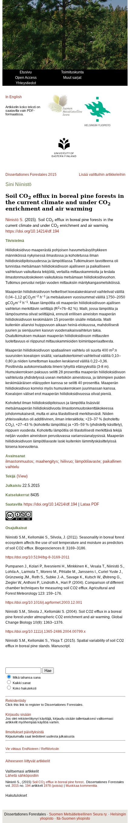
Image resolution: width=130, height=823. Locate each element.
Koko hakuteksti (24, 688)
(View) (22, 476)
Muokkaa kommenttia (81, 785)
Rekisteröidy (15, 701)
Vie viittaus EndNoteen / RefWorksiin (32, 749)
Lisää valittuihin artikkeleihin (102, 174)
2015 (52, 174)
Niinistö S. (14, 219)
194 (28, 785)
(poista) (57, 785)
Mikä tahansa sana (27, 677)
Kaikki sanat (22, 683)
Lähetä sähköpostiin (22, 775)
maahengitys (47, 461)
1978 (47, 785)
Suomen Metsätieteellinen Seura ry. (78, 814)
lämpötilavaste (87, 461)
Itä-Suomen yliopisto (73, 818)
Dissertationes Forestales (26, 174)
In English (13, 97)
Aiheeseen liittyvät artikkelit (27, 761)
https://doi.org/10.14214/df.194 (32, 231)
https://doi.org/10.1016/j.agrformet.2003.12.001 (43, 602)
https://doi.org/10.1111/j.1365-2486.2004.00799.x (45, 631)
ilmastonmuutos (19, 461)
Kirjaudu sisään (18, 714)
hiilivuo (66, 461)
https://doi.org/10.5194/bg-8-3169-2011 (37, 557)
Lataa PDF (89, 504)
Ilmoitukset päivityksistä (24, 732)
